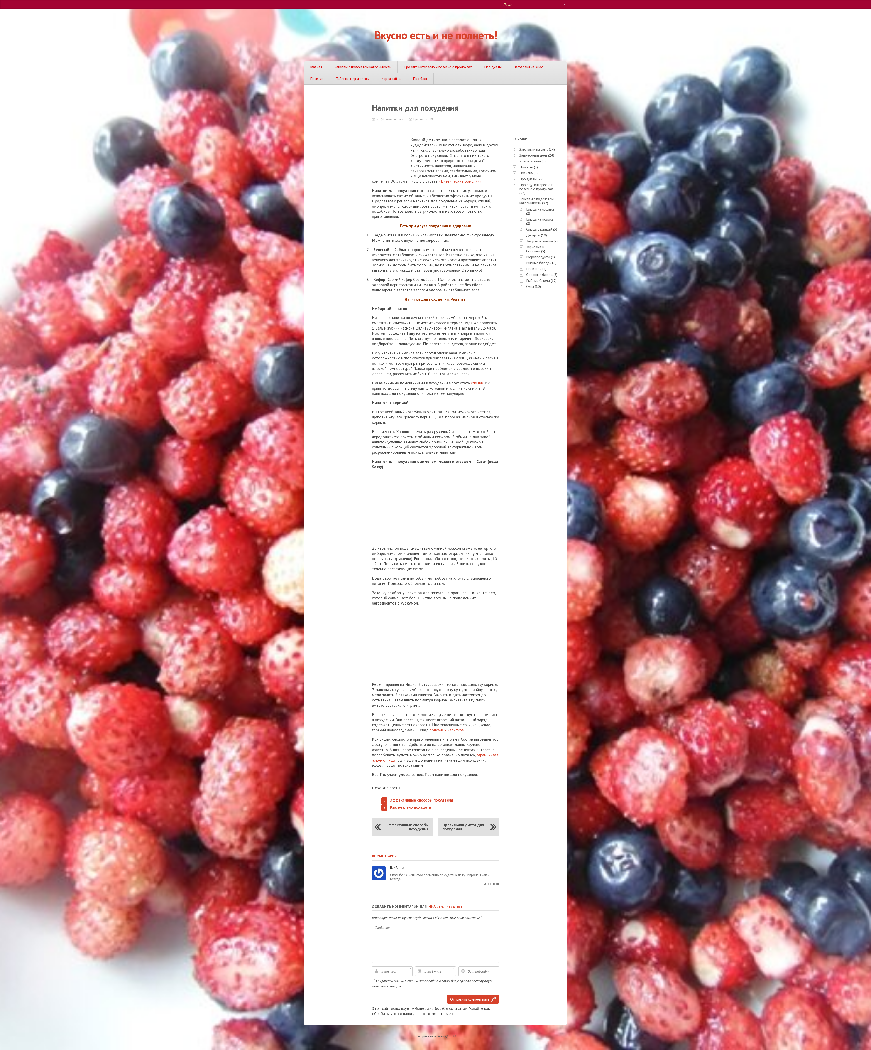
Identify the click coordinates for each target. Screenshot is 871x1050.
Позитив (316, 78)
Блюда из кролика (540, 209)
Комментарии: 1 (396, 119)
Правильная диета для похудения (463, 826)
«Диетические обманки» (460, 181)
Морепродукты (538, 257)
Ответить (491, 884)
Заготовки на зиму (528, 67)
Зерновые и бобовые (535, 249)
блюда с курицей (539, 229)
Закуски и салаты (539, 241)
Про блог (420, 78)
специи (477, 383)
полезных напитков (447, 730)
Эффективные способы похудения (421, 800)
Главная (316, 67)
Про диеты (493, 67)
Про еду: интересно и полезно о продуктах (438, 67)
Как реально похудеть (410, 807)
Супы (530, 286)
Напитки (532, 268)
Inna (432, 906)
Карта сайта (391, 78)
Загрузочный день (533, 155)
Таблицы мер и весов (352, 78)
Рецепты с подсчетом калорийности (362, 67)
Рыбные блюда (538, 280)
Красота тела (530, 161)
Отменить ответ (449, 907)
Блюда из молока (539, 219)
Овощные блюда (539, 274)
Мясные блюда (538, 263)
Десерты (533, 235)
